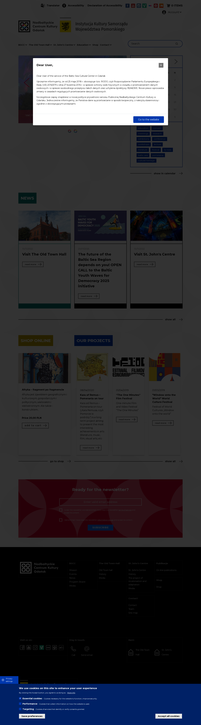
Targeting (28, 709)
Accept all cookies (169, 716)
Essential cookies (32, 698)
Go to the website (148, 119)
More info (71, 692)
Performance (30, 703)
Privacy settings (9, 679)
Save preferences (32, 716)
